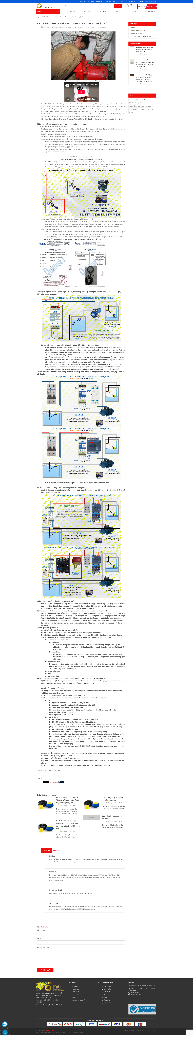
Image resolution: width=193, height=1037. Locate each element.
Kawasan (79, 27)
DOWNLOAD (132, 1)
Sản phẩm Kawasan (48, 17)
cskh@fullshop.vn (136, 994)
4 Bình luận (103, 27)
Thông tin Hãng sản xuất (138, 30)
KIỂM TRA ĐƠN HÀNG (80, 1000)
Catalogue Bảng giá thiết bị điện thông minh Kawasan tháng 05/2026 (144, 49)
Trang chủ (38, 17)
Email (39, 939)
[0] (129, 6)
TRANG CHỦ (82, 1)
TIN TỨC (115, 1)
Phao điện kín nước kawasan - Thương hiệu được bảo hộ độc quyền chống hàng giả (67, 800)
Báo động (131, 100)
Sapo (52, 1030)
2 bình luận (145, 69)
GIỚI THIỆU (91, 1)
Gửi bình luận (45, 970)
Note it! (55, 782)
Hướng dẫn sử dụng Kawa (136, 106)
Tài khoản (140, 1)
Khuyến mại (132, 109)
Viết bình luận (43, 947)
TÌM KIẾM (124, 1)
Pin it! (51, 782)
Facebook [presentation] (56, 850)
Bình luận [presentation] (46, 850)
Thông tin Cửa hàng (136, 33)
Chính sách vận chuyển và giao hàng (141, 36)
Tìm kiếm (118, 6)
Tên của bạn (42, 930)
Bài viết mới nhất (135, 43)
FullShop (48, 1030)
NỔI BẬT (40, 11)
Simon (131, 112)
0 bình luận (145, 54)
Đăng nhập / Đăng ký (150, 1)
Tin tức (133, 27)
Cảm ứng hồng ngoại (135, 103)
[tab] (46, 850)
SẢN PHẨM (99, 1)
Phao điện (92, 27)
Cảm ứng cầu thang (141, 100)
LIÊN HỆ (108, 1)
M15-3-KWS (85, 27)
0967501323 (135, 992)
